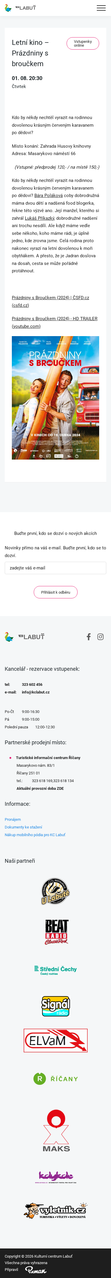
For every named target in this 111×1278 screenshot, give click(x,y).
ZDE (60, 788)
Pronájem (13, 819)
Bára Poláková (48, 195)
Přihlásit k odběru (55, 592)
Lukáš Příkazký (39, 218)
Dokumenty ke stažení (23, 827)
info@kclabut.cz (36, 692)
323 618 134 (63, 781)
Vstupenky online (83, 43)
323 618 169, (42, 781)
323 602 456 (32, 684)
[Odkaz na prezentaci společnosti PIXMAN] (32, 1269)
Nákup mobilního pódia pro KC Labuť (35, 835)
